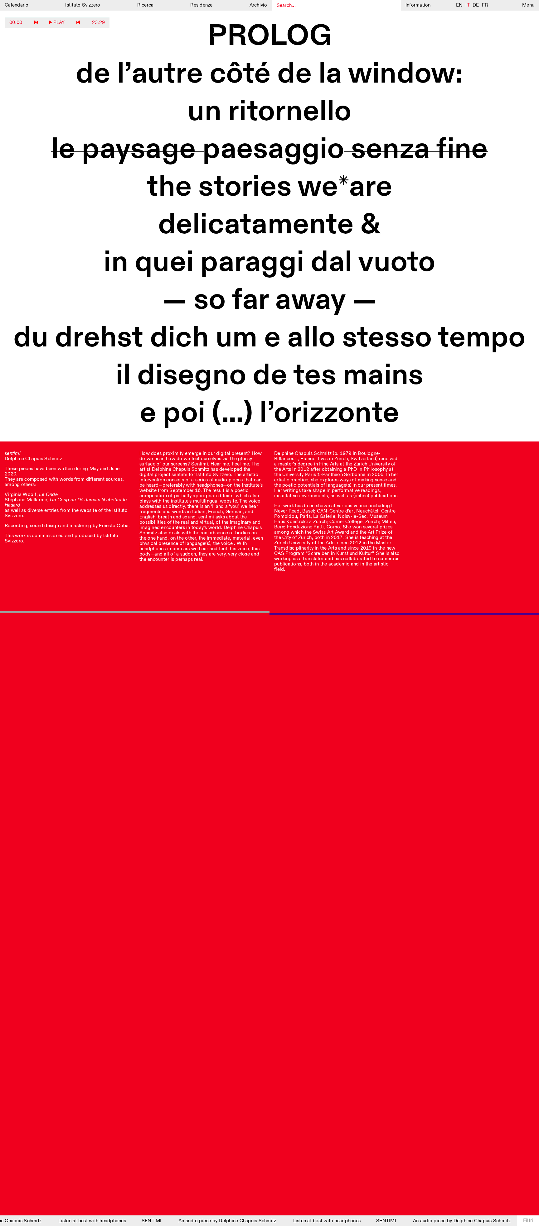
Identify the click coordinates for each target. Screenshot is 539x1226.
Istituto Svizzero (82, 5)
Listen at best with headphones (85, 1221)
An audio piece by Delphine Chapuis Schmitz (220, 1221)
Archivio (258, 5)
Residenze (201, 5)
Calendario (17, 5)
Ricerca (145, 5)
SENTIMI (144, 1221)
